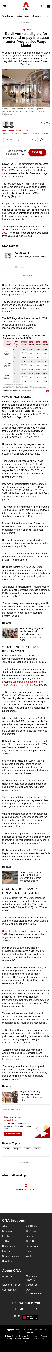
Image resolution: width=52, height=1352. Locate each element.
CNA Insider (32, 1231)
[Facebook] (15, 1309)
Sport (28, 1251)
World (29, 1256)
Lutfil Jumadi (8, 131)
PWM (27, 1149)
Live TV (6, 1251)
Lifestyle (6, 1236)
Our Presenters (10, 1290)
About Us (7, 1276)
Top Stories (7, 16)
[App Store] (19, 1317)
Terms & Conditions (29, 1336)
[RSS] (36, 1309)
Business (7, 1231)
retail (37, 1149)
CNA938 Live (33, 1241)
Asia (4, 1226)
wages (16, 1149)
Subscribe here (13, 1134)
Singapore (37, 16)
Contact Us (31, 1285)
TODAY (6, 1241)
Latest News (23, 16)
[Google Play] (15, 1317)
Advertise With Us (11, 1285)
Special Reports (10, 1256)
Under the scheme (11, 931)
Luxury (29, 1236)
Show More (26, 275)
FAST (35, 152)
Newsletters (8, 1261)
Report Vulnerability (23, 1339)
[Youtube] (21, 1309)
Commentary (8, 1246)
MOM (6, 1149)
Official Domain (11, 1336)
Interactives (32, 1246)
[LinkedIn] (29, 1309)
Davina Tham (22, 131)
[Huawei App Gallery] (30, 1317)
